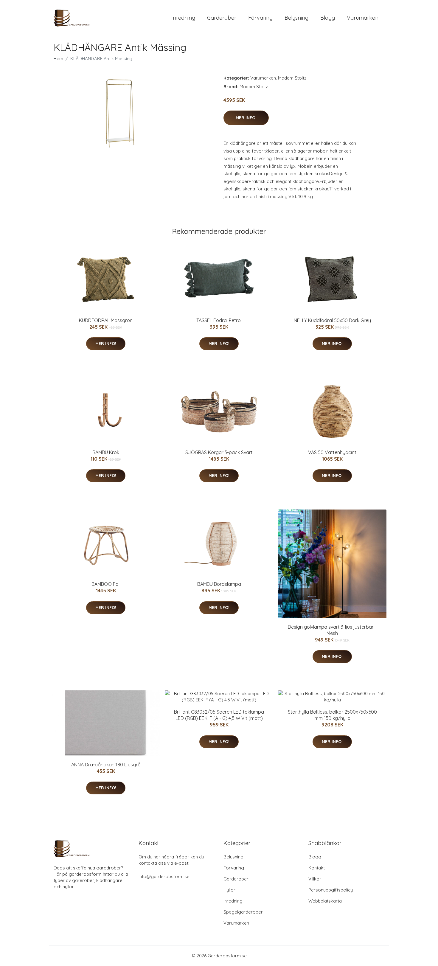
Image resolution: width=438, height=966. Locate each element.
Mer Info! (246, 117)
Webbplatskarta (325, 901)
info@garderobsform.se (164, 876)
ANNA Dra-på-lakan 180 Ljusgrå (106, 765)
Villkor (314, 879)
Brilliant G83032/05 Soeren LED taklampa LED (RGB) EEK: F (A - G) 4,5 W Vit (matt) (219, 715)
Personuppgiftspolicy (330, 890)
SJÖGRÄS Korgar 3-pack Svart (219, 452)
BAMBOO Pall (105, 584)
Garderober (221, 17)
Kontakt (316, 868)
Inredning (183, 17)
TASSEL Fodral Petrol (219, 320)
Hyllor (229, 890)
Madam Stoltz (292, 78)
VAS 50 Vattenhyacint (332, 452)
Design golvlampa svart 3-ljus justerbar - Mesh (332, 630)
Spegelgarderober (243, 912)
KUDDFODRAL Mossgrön (106, 320)
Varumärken (362, 17)
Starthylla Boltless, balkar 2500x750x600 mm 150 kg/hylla (332, 715)
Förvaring (260, 17)
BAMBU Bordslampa (219, 584)
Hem (58, 58)
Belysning (296, 17)
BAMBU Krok (105, 452)
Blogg (327, 17)
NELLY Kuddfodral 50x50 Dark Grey (332, 320)
